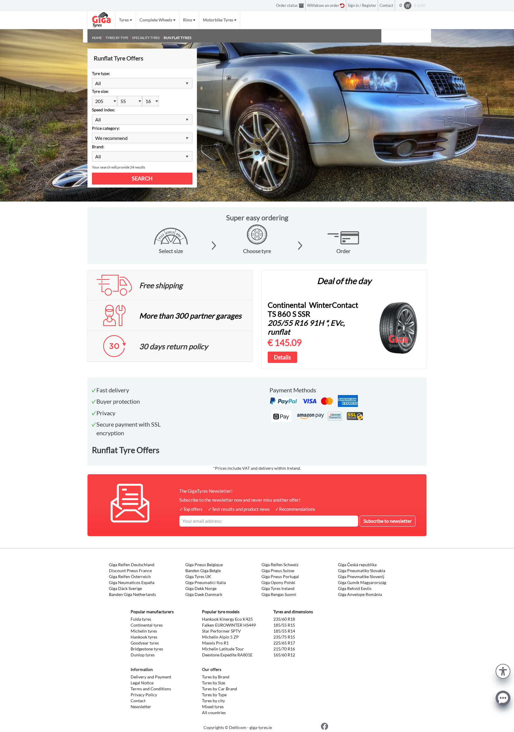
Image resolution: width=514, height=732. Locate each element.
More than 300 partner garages (190, 315)
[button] (503, 670)
